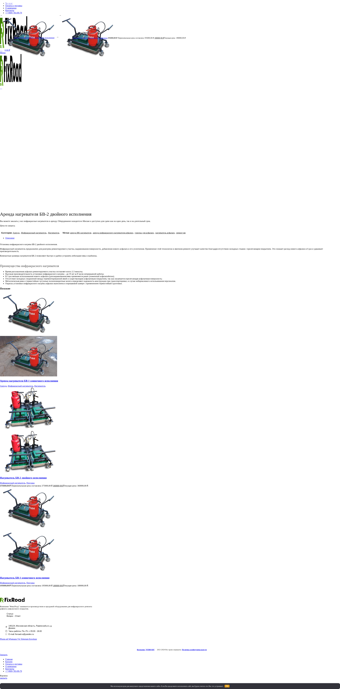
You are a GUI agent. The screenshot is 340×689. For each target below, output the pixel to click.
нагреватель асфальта (165, 233)
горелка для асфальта (144, 233)
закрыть (3, 678)
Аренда (16, 233)
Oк (227, 686)
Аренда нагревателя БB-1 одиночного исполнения (34, 38)
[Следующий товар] (60, 15)
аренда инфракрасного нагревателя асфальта (113, 233)
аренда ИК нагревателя (80, 233)
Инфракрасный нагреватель (33, 233)
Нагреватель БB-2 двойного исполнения (23, 477)
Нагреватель (53, 233)
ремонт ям (181, 233)
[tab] (172, 238)
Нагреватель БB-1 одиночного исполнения (90, 38)
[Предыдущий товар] (1, 15)
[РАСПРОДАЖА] (28, 429)
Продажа (30, 483)
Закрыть (3, 655)
